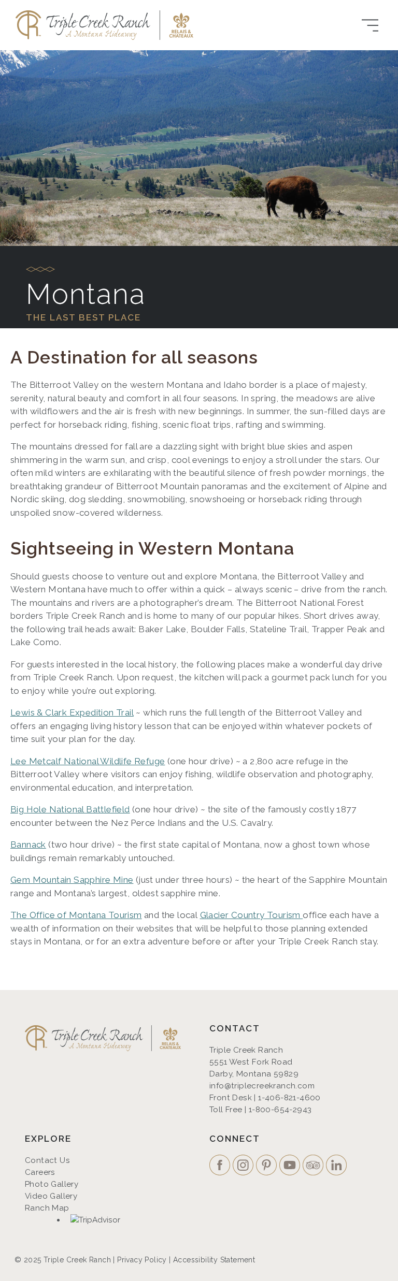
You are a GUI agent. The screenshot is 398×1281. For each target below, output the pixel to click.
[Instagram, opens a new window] (244, 1166)
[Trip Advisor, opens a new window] (314, 1166)
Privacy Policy (142, 1260)
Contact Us (47, 1160)
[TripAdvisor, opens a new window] (96, 1221)
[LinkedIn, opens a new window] (337, 1166)
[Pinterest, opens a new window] (267, 1166)
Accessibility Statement (214, 1260)
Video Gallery (51, 1196)
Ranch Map (47, 1208)
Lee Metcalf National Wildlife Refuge (87, 761)
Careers (40, 1172)
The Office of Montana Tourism (76, 915)
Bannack (28, 844)
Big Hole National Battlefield (70, 809)
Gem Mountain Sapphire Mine (71, 880)
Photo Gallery (51, 1184)
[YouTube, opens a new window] (291, 1166)
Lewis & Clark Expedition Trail (72, 712)
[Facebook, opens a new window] (221, 1166)
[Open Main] (370, 25)
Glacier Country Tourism (251, 915)
